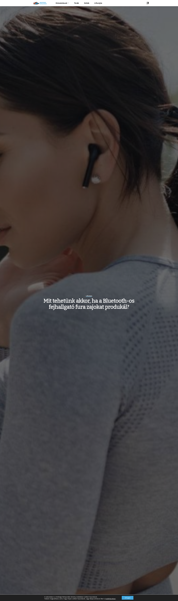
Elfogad (127, 598)
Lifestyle (89, 296)
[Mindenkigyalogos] (40, 3)
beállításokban (110, 599)
